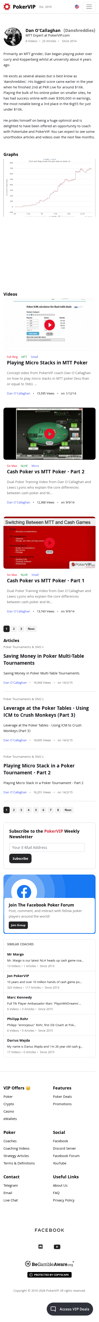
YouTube (59, 1164)
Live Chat (10, 1201)
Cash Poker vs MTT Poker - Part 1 (45, 581)
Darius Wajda (18, 1041)
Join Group (18, 925)
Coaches (10, 1141)
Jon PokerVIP (18, 976)
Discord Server (64, 1149)
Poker (8, 1097)
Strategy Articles (16, 1156)
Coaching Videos (16, 1149)
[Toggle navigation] (89, 6)
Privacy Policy (64, 1201)
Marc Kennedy (19, 998)
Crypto (8, 1104)
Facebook (60, 1141)
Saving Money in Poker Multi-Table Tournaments (43, 660)
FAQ (56, 1193)
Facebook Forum (66, 1156)
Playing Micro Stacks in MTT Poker (47, 363)
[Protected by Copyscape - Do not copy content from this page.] (49, 1275)
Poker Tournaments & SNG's (23, 647)
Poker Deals (62, 1097)
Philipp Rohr (17, 1019)
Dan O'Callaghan (19, 393)
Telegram (10, 1186)
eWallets (10, 1119)
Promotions (62, 1104)
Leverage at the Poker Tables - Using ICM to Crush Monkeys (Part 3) (46, 712)
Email (7, 1193)
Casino (8, 1112)
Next (31, 629)
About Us (60, 1186)
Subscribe (20, 858)
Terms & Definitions (19, 1164)
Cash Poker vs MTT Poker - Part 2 (45, 472)
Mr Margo (15, 955)
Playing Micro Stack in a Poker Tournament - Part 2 (39, 770)
